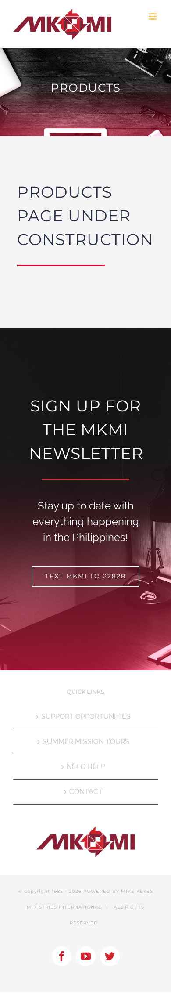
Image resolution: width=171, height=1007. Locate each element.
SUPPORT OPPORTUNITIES (86, 716)
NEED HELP (86, 766)
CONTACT (86, 791)
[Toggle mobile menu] (153, 16)
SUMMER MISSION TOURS (86, 741)
